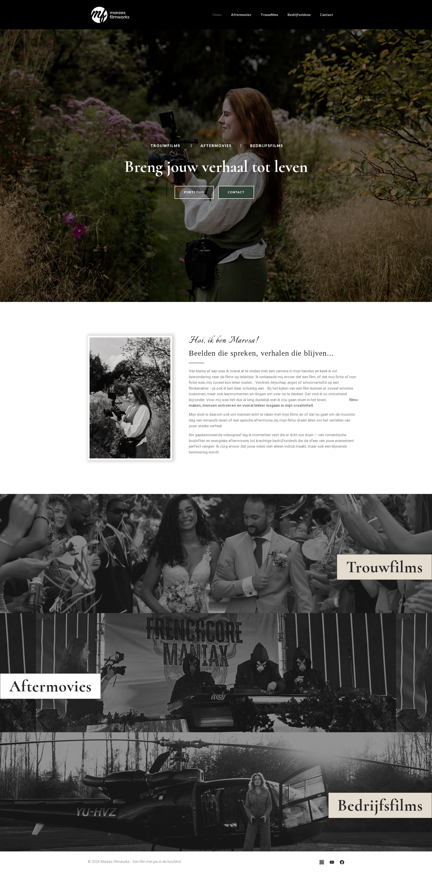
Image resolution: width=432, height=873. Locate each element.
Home (217, 15)
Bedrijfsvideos (299, 15)
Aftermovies (241, 15)
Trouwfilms (269, 15)
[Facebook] (342, 862)
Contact (326, 15)
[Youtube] (332, 862)
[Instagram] (322, 862)
